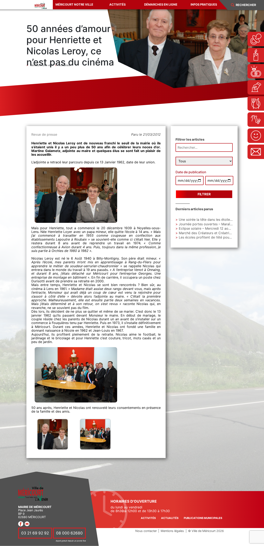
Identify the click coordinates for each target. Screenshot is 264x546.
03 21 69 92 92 (35, 533)
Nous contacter (146, 531)
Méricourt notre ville (74, 4)
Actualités (169, 518)
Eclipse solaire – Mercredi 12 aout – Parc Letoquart (219, 228)
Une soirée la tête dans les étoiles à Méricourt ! (216, 219)
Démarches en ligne (160, 4)
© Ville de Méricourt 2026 (206, 531)
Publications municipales (203, 518)
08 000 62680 (69, 533)
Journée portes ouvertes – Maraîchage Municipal (217, 224)
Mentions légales (172, 531)
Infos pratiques (204, 4)
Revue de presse (44, 134)
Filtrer (204, 194)
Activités (117, 4)
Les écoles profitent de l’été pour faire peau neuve (218, 237)
